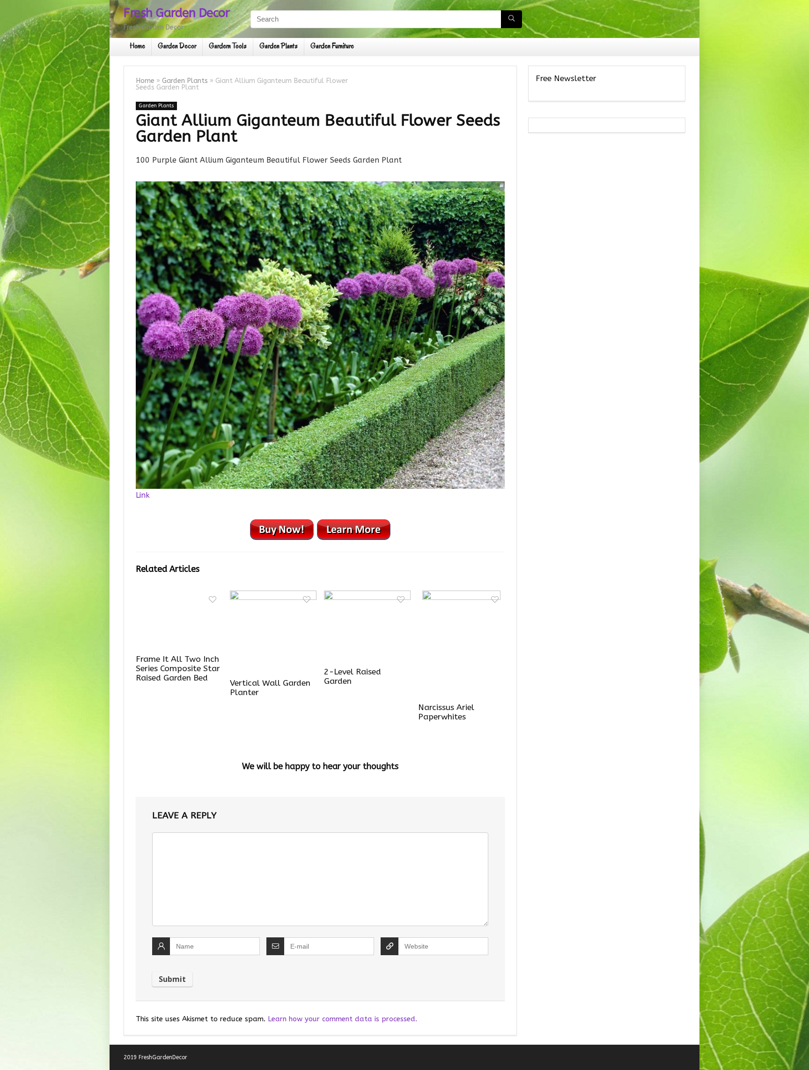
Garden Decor (177, 46)
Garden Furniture (332, 46)
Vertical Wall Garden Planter (270, 687)
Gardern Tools (228, 46)
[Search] (511, 19)
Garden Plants (278, 46)
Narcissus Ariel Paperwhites (446, 712)
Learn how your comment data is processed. (342, 1019)
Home (137, 46)
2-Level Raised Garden (352, 676)
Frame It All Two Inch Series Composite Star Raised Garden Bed (178, 668)
